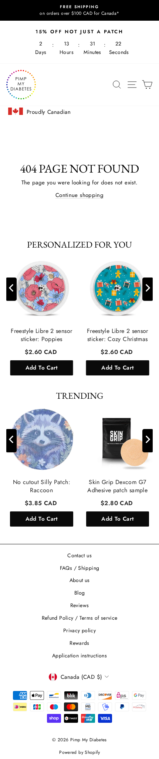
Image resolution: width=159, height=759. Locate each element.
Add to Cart (42, 368)
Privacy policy (79, 630)
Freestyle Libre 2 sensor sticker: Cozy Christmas (117, 335)
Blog (79, 592)
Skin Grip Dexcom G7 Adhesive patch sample (117, 486)
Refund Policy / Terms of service (80, 618)
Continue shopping (79, 195)
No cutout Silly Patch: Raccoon (41, 486)
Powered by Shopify (79, 752)
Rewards (79, 643)
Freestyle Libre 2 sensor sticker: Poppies (41, 335)
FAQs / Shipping (79, 568)
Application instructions (79, 655)
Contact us (79, 555)
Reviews (79, 605)
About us (80, 580)
